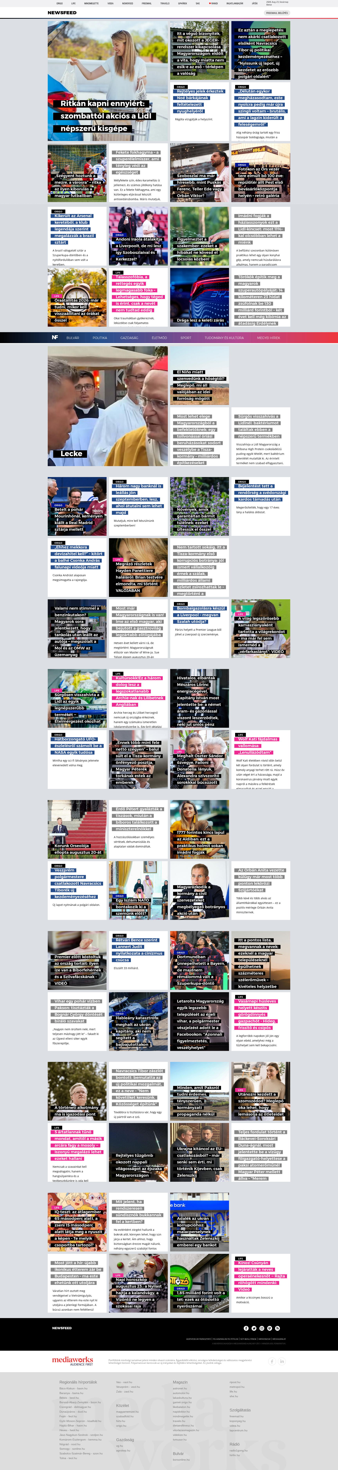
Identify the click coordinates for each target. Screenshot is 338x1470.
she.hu (234, 1396)
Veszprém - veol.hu (128, 1386)
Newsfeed (127, 3)
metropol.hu (237, 1386)
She (198, 3)
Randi (214, 3)
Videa (110, 3)
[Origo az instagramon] (261, 1328)
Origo (60, 3)
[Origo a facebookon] (246, 1328)
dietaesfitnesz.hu (183, 1425)
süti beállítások (248, 1339)
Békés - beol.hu (69, 1397)
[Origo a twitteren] (254, 1328)
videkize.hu (180, 1434)
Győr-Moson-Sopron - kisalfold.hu (80, 1421)
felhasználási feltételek (225, 1339)
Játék (255, 3)
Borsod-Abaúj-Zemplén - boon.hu (80, 1402)
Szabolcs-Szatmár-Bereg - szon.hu (81, 1453)
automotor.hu (181, 1393)
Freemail (147, 3)
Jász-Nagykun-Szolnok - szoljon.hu (81, 1434)
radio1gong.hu (239, 1450)
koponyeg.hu (238, 1421)
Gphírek (182, 3)
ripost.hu (235, 1382)
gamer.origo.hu (182, 1402)
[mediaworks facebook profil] (272, 1361)
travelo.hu (179, 1421)
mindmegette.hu (183, 1416)
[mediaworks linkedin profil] (282, 1361)
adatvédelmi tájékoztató (198, 1339)
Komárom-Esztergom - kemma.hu (80, 1439)
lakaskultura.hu (182, 1397)
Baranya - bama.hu (71, 1393)
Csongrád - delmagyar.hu (75, 1406)
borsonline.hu (181, 1459)
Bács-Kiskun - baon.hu (73, 1388)
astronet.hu (180, 1388)
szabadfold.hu (125, 1416)
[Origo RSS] (277, 1328)
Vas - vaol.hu (124, 1382)
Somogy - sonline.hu (72, 1448)
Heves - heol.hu (69, 1430)
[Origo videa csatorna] (269, 1328)
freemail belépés (277, 13)
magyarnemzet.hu (127, 1411)
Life (73, 3)
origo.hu (121, 1425)
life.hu (233, 1391)
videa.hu (235, 1425)
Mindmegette (91, 3)
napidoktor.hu (181, 1411)
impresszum (264, 1339)
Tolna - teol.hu (68, 1458)
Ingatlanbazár (235, 3)
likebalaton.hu (181, 1406)
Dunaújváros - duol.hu (73, 1411)
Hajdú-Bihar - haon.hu (73, 1425)
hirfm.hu (235, 1455)
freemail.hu (237, 1416)
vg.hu (119, 1445)
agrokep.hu (123, 1450)
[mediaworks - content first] (72, 1361)
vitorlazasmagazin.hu (186, 1430)
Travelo (164, 3)
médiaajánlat (279, 1339)
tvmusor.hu (180, 1439)
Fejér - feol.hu (68, 1416)
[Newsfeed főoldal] (62, 1328)
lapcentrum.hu (238, 1430)
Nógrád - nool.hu (69, 1444)
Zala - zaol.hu (124, 1391)
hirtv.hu (120, 1421)
